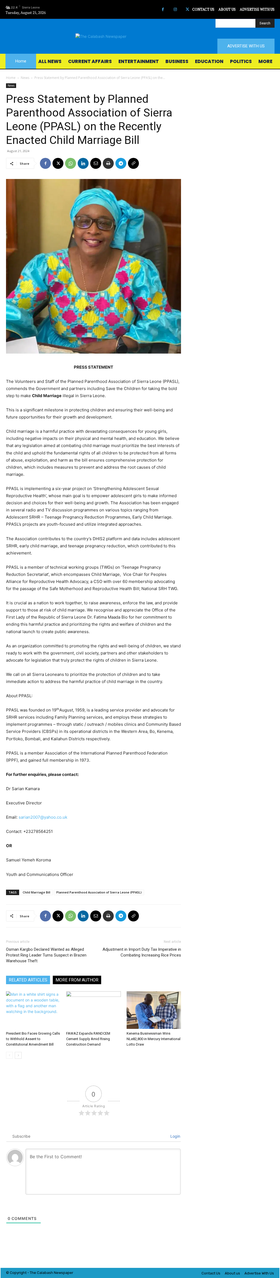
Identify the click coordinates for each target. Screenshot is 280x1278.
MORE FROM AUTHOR (77, 980)
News (25, 77)
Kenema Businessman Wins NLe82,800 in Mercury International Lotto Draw (153, 1038)
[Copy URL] (133, 163)
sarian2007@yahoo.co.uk (43, 817)
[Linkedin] (83, 163)
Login (174, 1136)
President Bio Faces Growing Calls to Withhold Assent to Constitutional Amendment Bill (33, 1038)
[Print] (108, 163)
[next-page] (18, 1055)
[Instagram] (175, 9)
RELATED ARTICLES (28, 980)
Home (11, 77)
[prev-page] (9, 1055)
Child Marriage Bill (36, 892)
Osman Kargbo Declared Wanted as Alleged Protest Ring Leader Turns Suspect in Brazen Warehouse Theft (46, 955)
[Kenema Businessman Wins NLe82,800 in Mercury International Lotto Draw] (154, 1010)
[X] (187, 9)
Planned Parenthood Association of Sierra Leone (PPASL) (99, 892)
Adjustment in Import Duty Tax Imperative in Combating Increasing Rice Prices (142, 952)
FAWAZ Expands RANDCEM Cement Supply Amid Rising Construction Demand (88, 1038)
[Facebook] (163, 9)
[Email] (95, 163)
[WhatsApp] (70, 163)
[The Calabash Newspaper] (140, 36)
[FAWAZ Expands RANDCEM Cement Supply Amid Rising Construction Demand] (93, 1010)
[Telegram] (120, 163)
